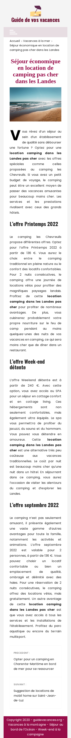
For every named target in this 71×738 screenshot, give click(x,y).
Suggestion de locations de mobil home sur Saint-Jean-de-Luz (35, 693)
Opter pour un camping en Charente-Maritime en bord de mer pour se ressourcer (35, 661)
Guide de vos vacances (35, 19)
